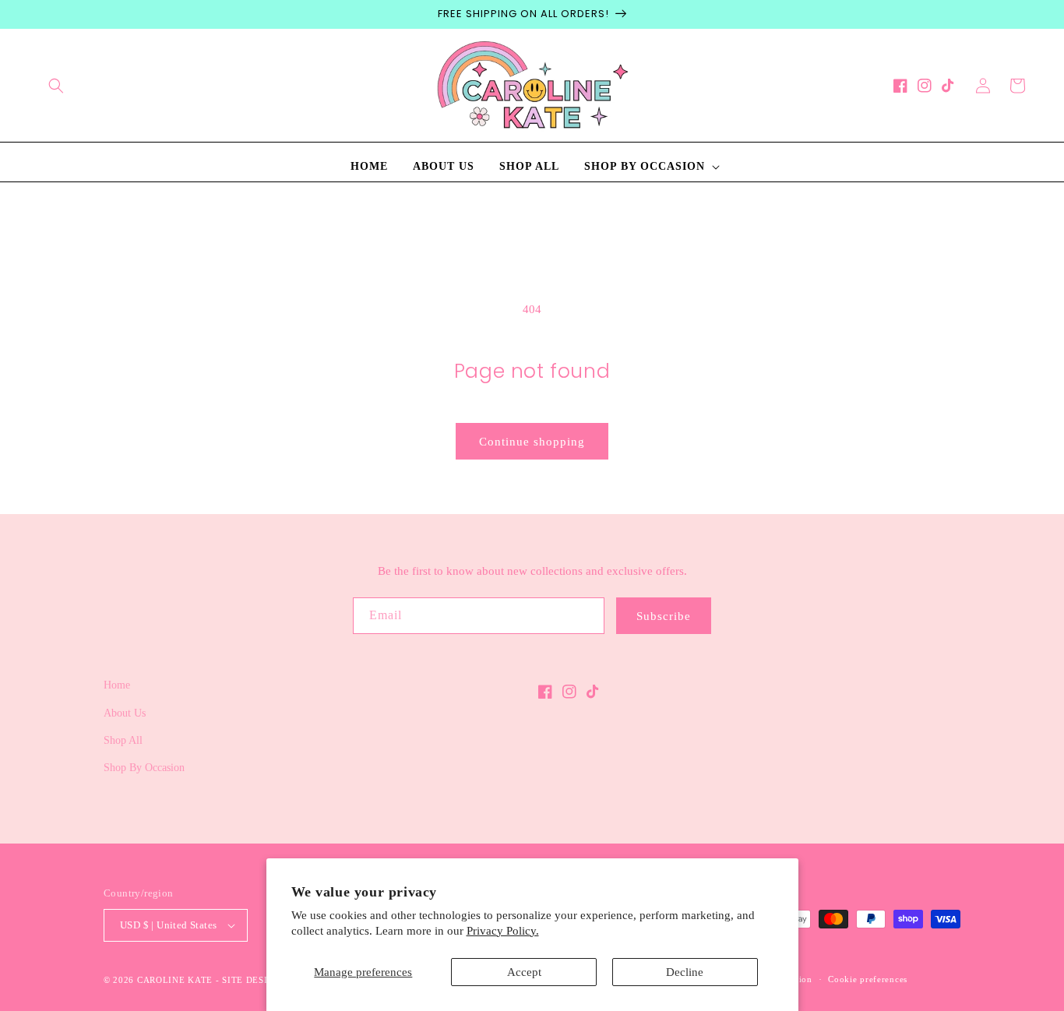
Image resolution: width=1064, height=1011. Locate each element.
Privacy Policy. (503, 931)
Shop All (123, 740)
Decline (684, 972)
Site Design (251, 980)
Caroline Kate (175, 980)
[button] (56, 86)
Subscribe (663, 616)
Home (117, 685)
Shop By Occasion (144, 767)
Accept (524, 972)
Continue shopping (532, 441)
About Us (125, 713)
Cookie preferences (867, 979)
